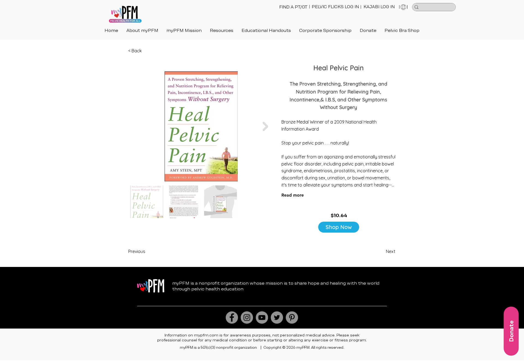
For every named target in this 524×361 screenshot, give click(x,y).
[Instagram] (247, 317)
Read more (292, 195)
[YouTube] (262, 317)
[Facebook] (232, 317)
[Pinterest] (292, 317)
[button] (266, 30)
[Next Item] (265, 126)
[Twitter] (277, 317)
